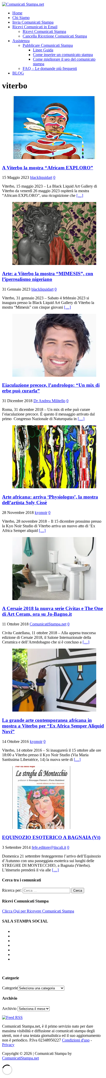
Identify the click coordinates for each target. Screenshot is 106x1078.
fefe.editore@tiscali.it (49, 847)
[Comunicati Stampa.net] (23, 4)
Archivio (9, 1008)
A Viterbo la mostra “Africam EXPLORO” (47, 167)
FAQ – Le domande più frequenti (50, 68)
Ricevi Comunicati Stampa (44, 31)
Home (17, 13)
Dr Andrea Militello (49, 401)
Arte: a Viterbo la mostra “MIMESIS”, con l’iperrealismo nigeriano (47, 276)
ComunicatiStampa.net (48, 624)
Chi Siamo (21, 17)
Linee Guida (43, 50)
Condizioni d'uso (76, 1040)
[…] (79, 195)
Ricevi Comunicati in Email (34, 27)
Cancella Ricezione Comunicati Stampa (55, 36)
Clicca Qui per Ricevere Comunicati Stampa (38, 911)
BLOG (18, 73)
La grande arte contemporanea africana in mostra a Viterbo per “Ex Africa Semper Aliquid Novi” (53, 725)
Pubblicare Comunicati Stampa (48, 45)
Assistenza (21, 41)
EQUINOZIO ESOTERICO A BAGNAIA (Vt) (51, 837)
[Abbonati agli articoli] (12, 1017)
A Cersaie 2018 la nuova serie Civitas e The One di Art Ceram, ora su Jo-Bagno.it (52, 611)
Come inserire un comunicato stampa (63, 54)
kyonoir (41, 512)
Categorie (10, 988)
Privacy (8, 1045)
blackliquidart (41, 177)
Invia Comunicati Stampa (33, 22)
